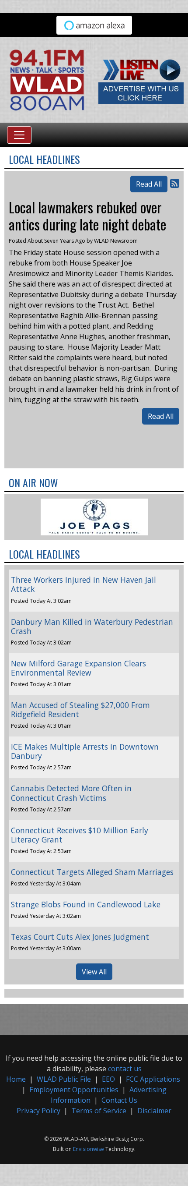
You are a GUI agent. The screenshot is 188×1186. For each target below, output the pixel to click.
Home (16, 1079)
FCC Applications (153, 1079)
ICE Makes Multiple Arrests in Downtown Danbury (85, 751)
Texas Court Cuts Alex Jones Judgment (80, 936)
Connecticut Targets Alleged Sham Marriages (92, 872)
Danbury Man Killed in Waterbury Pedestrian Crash (92, 626)
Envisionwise (88, 1149)
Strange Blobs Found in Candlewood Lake (85, 904)
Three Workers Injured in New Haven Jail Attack (83, 584)
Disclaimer (154, 1110)
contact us (125, 1068)
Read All (149, 184)
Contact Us (119, 1100)
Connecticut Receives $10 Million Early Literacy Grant (79, 835)
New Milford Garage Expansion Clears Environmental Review (78, 668)
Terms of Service (98, 1110)
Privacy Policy (38, 1110)
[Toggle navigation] (19, 135)
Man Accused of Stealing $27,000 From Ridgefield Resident (80, 709)
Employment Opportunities (73, 1089)
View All (94, 972)
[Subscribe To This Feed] (174, 183)
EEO (108, 1079)
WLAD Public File (64, 1079)
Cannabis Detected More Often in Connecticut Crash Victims (71, 793)
